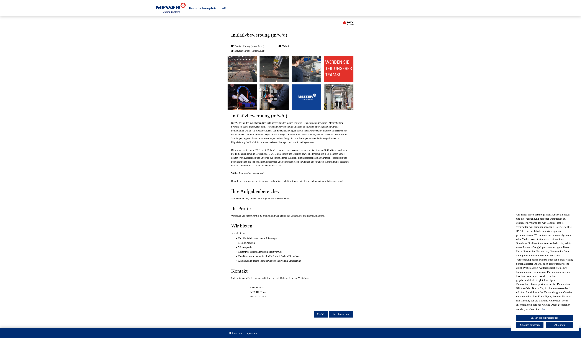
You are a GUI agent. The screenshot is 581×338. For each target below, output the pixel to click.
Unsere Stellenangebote (202, 8)
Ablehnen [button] (559, 324)
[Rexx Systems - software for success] (348, 23)
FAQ (223, 8)
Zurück (321, 314)
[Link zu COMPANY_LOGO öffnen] (171, 8)
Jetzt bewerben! (341, 314)
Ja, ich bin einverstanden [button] (544, 317)
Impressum (251, 333)
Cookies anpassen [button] (530, 324)
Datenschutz (235, 333)
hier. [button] (543, 309)
